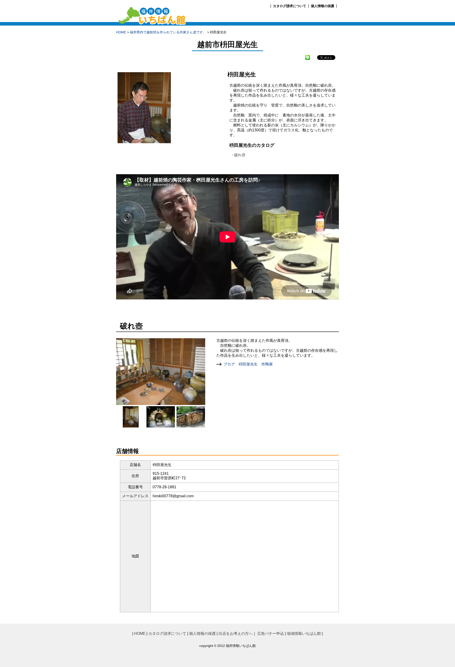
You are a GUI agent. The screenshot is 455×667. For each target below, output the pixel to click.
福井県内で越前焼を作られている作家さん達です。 (168, 32)
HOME (121, 32)
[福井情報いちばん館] (152, 23)
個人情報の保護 (322, 6)
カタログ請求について (289, 6)
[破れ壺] (131, 425)
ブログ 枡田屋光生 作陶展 (248, 364)
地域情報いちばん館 (304, 633)
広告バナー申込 (270, 633)
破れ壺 (240, 155)
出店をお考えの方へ (235, 633)
